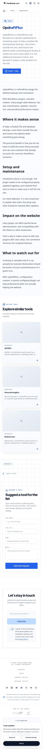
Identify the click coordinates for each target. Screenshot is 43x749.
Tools (12, 11)
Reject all (12, 737)
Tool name (9, 518)
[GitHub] (36, 688)
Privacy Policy (23, 639)
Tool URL (9, 528)
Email (7, 537)
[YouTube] (17, 688)
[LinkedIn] (12, 688)
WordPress (23, 11)
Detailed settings (31, 737)
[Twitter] (7, 688)
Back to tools (9, 473)
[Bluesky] (31, 688)
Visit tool (12, 71)
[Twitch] (26, 688)
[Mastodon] (21, 688)
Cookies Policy (21, 677)
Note (7, 547)
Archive (21, 669)
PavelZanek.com (24, 662)
